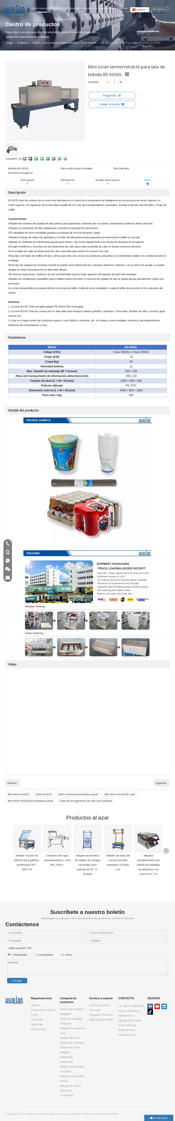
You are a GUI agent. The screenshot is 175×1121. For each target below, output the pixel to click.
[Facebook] (150, 1006)
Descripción (27, 180)
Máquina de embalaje (72, 1042)
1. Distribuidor (18, 954)
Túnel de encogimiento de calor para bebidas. (86, 800)
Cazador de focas (69, 1037)
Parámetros (67, 180)
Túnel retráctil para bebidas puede (77, 794)
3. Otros (67, 954)
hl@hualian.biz (126, 1015)
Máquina (65, 1052)
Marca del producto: (72, 168)
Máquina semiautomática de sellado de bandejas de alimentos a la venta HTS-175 (148, 865)
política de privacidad (100, 1019)
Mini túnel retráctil (18, 794)
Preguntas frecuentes (101, 1014)
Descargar (95, 1010)
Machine (76, 1113)
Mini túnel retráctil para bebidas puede (30, 800)
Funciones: (14, 172)
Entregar (17, 980)
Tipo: (116, 168)
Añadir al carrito (110, 104)
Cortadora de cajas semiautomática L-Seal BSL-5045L (57, 860)
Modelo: (12, 168)
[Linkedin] (164, 1006)
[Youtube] (157, 1006)
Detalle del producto (108, 180)
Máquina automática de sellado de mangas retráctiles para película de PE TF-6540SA (87, 865)
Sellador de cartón (70, 1047)
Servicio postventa (99, 1005)
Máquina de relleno (70, 1085)
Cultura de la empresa (43, 1010)
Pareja (34, 1014)
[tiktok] (150, 1012)
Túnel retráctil (43, 794)
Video (147, 180)
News (115, 1113)
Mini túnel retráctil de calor (119, 794)
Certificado (37, 1019)
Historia (35, 1005)
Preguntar (109, 95)
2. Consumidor (44, 954)
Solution (86, 1113)
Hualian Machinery (101, 1113)
